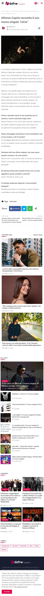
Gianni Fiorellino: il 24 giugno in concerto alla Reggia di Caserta (11, 526)
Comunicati (5, 546)
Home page (5, 11)
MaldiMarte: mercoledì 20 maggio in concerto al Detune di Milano (31, 526)
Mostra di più (38, 235)
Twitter (24, 208)
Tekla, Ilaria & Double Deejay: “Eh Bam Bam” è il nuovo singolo (27, 458)
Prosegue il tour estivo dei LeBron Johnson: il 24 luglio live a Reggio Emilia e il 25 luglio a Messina (32, 497)
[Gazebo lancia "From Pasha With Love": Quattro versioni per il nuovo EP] (6, 438)
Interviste (14, 11)
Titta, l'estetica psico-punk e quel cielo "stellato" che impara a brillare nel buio (21, 307)
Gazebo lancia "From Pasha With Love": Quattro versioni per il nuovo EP (25, 437)
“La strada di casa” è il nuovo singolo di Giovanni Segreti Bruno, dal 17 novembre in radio (27, 427)
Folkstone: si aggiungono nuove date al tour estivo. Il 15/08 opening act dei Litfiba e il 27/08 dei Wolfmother (10, 498)
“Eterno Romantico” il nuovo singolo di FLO (27, 404)
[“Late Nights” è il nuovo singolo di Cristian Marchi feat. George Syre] (6, 417)
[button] (41, 3)
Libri (30, 546)
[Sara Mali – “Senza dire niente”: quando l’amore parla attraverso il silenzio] (6, 449)
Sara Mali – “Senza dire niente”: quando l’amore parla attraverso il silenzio (25, 447)
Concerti (14, 546)
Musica (4, 549)
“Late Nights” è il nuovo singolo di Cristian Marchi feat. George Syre (26, 416)
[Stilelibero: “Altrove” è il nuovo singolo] (6, 396)
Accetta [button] (7, 592)
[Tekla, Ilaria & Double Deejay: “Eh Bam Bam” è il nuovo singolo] (6, 459)
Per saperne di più (20, 587)
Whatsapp (30, 208)
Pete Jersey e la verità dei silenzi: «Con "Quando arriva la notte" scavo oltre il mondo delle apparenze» (21, 344)
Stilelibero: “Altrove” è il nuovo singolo (25, 394)
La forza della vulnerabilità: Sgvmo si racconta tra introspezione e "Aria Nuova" (20, 270)
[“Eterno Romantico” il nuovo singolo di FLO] (6, 407)
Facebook (16, 209)
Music (37, 546)
